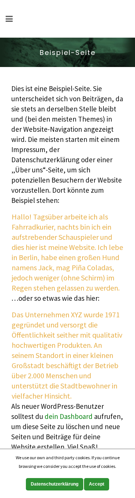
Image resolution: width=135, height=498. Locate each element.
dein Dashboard (69, 416)
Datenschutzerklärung (54, 484)
